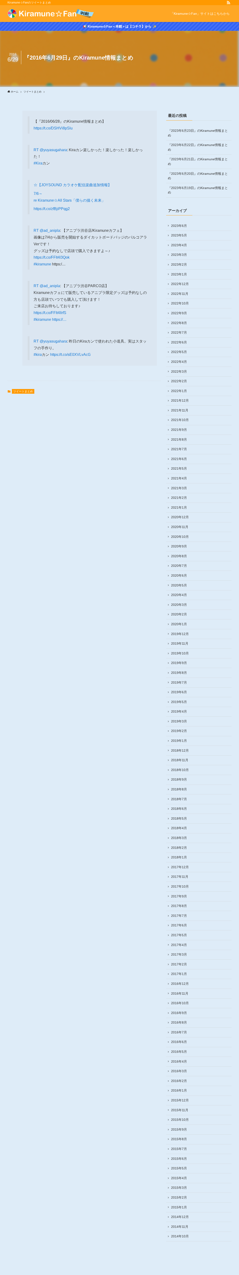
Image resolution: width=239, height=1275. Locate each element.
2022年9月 (179, 313)
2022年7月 (179, 332)
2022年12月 (180, 284)
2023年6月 (179, 226)
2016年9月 (179, 1013)
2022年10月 (180, 303)
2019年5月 (179, 702)
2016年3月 (179, 1071)
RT (37, 150)
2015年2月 (179, 1197)
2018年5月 (179, 818)
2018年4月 (179, 828)
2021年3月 (179, 488)
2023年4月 (179, 245)
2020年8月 (179, 556)
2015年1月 (179, 1207)
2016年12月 (180, 984)
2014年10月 (180, 1236)
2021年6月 (179, 459)
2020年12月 (180, 517)
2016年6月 (179, 1042)
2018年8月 (179, 789)
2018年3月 (179, 838)
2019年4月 (179, 711)
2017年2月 (179, 964)
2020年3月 (179, 605)
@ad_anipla (50, 230)
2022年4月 (179, 362)
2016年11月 (179, 993)
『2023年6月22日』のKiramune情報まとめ (198, 147)
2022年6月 (179, 342)
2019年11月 (179, 643)
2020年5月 (179, 585)
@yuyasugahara (53, 150)
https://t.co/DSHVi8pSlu (53, 128)
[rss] (228, 2)
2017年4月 (179, 945)
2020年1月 (179, 624)
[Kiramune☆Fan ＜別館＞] (50, 13)
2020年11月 (179, 527)
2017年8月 (179, 906)
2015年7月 (179, 1149)
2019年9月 (179, 663)
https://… (59, 319)
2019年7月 (179, 682)
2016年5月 (179, 1052)
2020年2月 (179, 614)
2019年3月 (179, 721)
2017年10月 (180, 886)
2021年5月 (179, 468)
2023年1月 (179, 274)
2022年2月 (179, 381)
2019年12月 (180, 634)
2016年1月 (179, 1090)
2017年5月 (179, 935)
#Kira (38, 163)
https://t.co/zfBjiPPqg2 (52, 209)
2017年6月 (179, 925)
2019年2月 (179, 731)
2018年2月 (179, 848)
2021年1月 (179, 507)
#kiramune (42, 264)
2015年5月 (179, 1168)
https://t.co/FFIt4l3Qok (52, 257)
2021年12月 (180, 400)
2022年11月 (179, 294)
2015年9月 (179, 1129)
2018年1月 (179, 857)
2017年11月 (179, 877)
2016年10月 (180, 1003)
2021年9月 (179, 430)
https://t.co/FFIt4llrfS (50, 313)
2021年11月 (179, 410)
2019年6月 (179, 692)
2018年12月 (180, 750)
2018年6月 (179, 809)
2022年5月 (179, 352)
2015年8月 (179, 1139)
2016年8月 (179, 1022)
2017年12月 (180, 867)
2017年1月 (179, 974)
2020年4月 (179, 595)
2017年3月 (179, 954)
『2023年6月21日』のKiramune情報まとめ (198, 161)
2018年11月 (179, 760)
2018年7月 (179, 799)
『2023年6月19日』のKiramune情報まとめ (198, 190)
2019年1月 (179, 741)
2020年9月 (179, 546)
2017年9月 (179, 896)
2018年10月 (180, 770)
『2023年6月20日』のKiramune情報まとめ (198, 176)
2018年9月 (179, 779)
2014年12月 (180, 1217)
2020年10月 (180, 537)
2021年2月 (179, 498)
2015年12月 (180, 1100)
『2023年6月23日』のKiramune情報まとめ (198, 133)
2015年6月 (179, 1159)
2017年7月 (179, 916)
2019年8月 (179, 673)
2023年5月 (179, 235)
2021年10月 (180, 420)
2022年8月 (179, 323)
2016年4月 (179, 1061)
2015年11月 (179, 1110)
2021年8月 (179, 439)
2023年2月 (179, 264)
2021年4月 (179, 478)
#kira (38, 355)
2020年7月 (179, 566)
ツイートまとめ (23, 391)
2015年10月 (180, 1119)
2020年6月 (179, 575)
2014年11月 (179, 1227)
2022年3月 (179, 371)
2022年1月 (179, 391)
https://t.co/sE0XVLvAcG (70, 355)
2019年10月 (180, 653)
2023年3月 (179, 255)
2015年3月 (179, 1187)
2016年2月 (179, 1081)
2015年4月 (179, 1178)
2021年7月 (179, 449)
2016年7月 (179, 1032)
